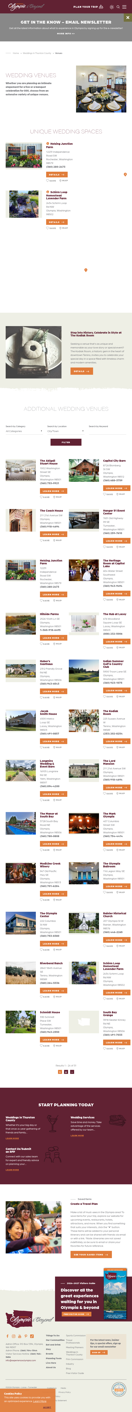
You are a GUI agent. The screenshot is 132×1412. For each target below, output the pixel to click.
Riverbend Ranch (51, 963)
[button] (86, 270)
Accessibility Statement (57, 1400)
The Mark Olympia (109, 815)
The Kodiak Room (110, 712)
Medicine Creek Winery (50, 865)
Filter (66, 442)
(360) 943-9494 (112, 585)
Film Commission (74, 1359)
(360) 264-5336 (49, 982)
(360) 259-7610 (112, 533)
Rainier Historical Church (114, 914)
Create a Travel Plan (84, 1203)
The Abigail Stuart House (49, 462)
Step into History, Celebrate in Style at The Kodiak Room (96, 334)
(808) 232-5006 (112, 633)
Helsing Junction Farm (59, 145)
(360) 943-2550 (49, 1031)
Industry (70, 1363)
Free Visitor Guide (75, 1373)
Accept (47, 1407)
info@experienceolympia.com (21, 1360)
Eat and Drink (53, 1344)
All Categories (14, 431)
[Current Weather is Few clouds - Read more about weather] (112, 7)
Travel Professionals (73, 1341)
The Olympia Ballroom (111, 865)
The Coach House (51, 510)
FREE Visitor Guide (74, 1314)
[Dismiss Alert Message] (128, 17)
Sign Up (96, 1352)
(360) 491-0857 (49, 733)
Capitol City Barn (114, 460)
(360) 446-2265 (113, 932)
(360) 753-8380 (49, 935)
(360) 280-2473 (55, 166)
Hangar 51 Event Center (114, 512)
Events (49, 1353)
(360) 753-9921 (49, 483)
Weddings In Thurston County (74, 1353)
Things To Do (53, 1335)
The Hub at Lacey (114, 614)
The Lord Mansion (109, 762)
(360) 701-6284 (49, 885)
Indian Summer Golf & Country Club (113, 663)
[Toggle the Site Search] (118, 6)
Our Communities (55, 1339)
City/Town (53, 431)
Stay (48, 1349)
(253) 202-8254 (113, 733)
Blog (68, 1368)
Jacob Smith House (48, 712)
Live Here (51, 1362)
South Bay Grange (110, 1013)
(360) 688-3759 (112, 480)
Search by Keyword (98, 426)
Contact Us (52, 1388)
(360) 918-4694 (49, 526)
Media (63, 1388)
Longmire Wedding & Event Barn (47, 763)
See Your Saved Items (88, 1254)
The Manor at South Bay (49, 815)
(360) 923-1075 (112, 682)
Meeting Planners (74, 1347)
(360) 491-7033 (112, 1034)
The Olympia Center (48, 914)
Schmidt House (50, 1012)
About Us (51, 1367)
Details (54, 174)
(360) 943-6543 (49, 683)
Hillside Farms (49, 614)
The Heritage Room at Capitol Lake (114, 563)
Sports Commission (76, 1335)
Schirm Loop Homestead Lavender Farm (56, 195)
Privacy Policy (65, 1392)
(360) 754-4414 (113, 836)
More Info (64, 33)
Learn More (51, 491)
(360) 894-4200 (49, 786)
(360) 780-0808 (49, 836)
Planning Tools (53, 1358)
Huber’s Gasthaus (46, 662)
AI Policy (56, 1396)
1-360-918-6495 (50, 629)
